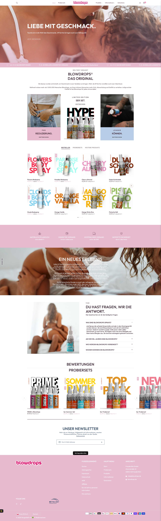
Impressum (85, 473)
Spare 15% (2, 261)
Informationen (109, 477)
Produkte (107, 473)
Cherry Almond (87, 179)
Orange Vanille (59, 212)
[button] (17, 3)
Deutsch (35, 514)
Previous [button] (30, 185)
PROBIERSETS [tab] (77, 148)
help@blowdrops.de (134, 476)
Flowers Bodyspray (33, 179)
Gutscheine (107, 480)
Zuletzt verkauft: (18, 509)
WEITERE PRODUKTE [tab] (92, 148)
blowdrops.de (132, 479)
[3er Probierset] (6, 512)
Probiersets (107, 470)
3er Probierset (105, 412)
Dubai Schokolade (115, 179)
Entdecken (44, 137)
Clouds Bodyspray (33, 212)
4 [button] (82, 217)
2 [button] (79, 217)
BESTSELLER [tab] (65, 148)
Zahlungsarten (86, 470)
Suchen (84, 466)
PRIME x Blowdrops (33, 412)
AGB (83, 480)
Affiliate (84, 484)
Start (105, 466)
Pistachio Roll (113, 212)
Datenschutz (80, 436)
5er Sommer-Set (69, 412)
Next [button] (131, 185)
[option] (39, 185)
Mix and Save (86, 494)
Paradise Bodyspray (61, 179)
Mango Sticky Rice (88, 212)
